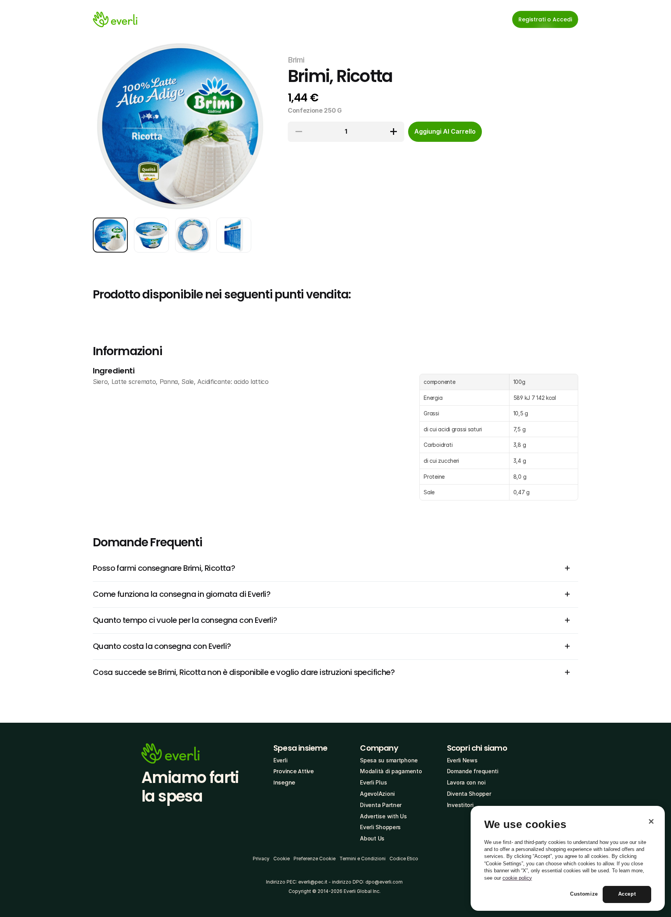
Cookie (281, 858)
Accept (627, 894)
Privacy (261, 858)
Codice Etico (403, 858)
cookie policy (517, 878)
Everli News (462, 760)
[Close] (651, 821)
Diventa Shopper (469, 793)
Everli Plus (373, 782)
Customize (584, 894)
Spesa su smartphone (389, 760)
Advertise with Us (383, 816)
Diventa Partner (381, 805)
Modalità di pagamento (391, 771)
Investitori (460, 805)
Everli (280, 760)
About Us (372, 838)
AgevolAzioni (377, 793)
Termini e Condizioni (362, 858)
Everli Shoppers (380, 827)
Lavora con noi (466, 782)
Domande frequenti (473, 771)
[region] (568, 858)
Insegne (284, 782)
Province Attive (293, 771)
